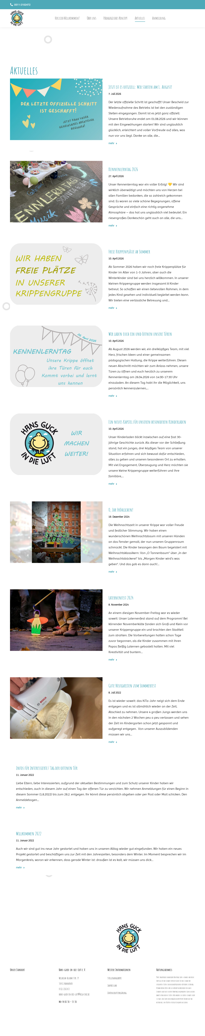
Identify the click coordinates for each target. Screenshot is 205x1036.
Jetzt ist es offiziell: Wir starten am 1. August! (140, 87)
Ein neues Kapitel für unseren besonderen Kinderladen (147, 422)
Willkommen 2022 (28, 834)
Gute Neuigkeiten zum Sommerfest (132, 686)
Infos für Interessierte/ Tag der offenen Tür (46, 768)
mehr (111, 143)
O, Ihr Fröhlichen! (121, 510)
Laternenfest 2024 (121, 598)
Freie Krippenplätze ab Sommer (129, 252)
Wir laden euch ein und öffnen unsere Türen (140, 334)
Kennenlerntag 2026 (123, 169)
